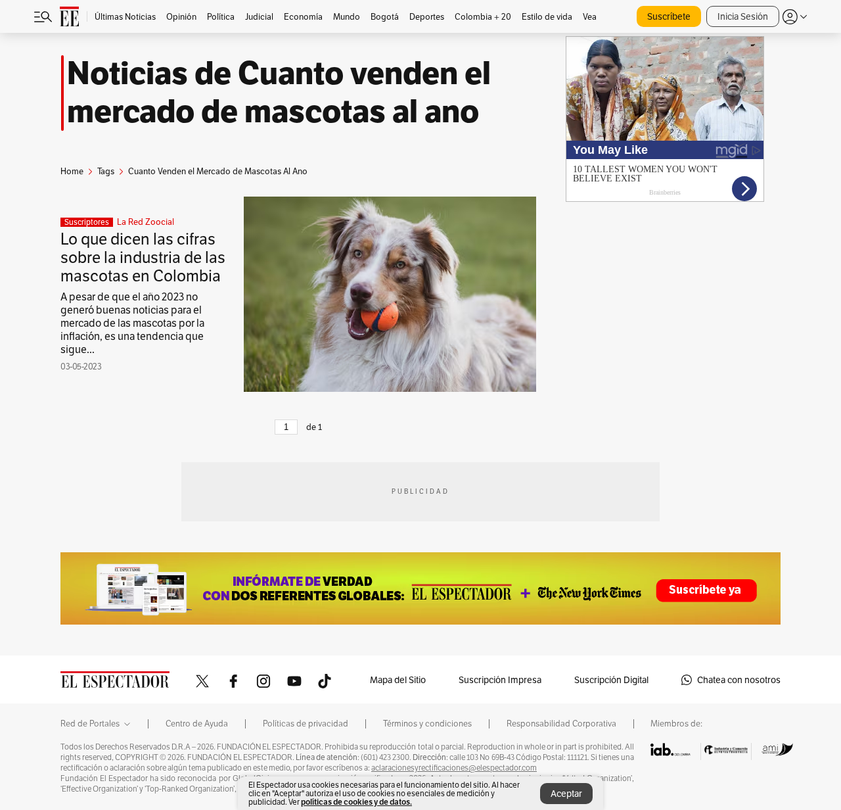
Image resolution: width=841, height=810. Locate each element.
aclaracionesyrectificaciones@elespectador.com (454, 768)
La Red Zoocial (145, 222)
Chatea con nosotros (739, 680)
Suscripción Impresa (500, 680)
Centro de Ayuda (197, 723)
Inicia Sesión (742, 16)
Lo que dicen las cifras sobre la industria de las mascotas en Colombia (142, 257)
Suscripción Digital (611, 680)
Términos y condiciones (427, 723)
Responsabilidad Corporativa (561, 723)
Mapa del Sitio (398, 680)
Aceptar (566, 793)
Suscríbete (669, 16)
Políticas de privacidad (305, 723)
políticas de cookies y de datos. (356, 802)
